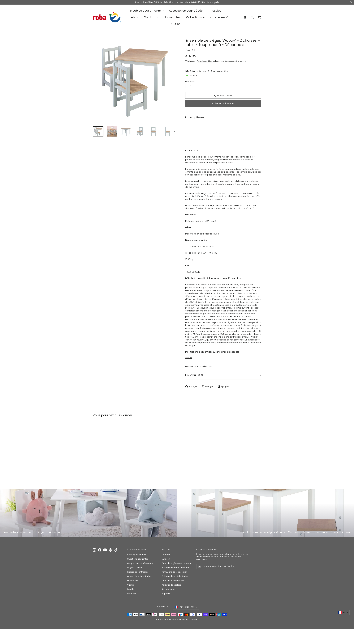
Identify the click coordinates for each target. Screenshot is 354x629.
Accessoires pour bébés (186, 11)
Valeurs (130, 585)
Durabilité (131, 593)
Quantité (190, 81)
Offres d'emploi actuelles (139, 576)
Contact (166, 554)
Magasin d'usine (135, 567)
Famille (130, 589)
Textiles (216, 11)
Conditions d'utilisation (173, 580)
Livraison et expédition (199, 366)
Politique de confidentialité (175, 576)
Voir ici (188, 357)
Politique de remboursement (176, 567)
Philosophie (132, 580)
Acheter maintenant (223, 103)
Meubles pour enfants (145, 11)
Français (161, 606)
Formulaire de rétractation (174, 572)
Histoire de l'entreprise (138, 572)
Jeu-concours (168, 589)
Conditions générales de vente (177, 563)
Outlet (176, 24)
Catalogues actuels (136, 554)
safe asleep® (219, 17)
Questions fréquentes (137, 559)
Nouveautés (172, 17)
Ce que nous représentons (140, 563)
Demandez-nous (194, 375)
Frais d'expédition (205, 61)
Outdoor (150, 17)
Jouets (131, 17)
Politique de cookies (171, 585)
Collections (194, 17)
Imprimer (166, 593)
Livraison (166, 559)
